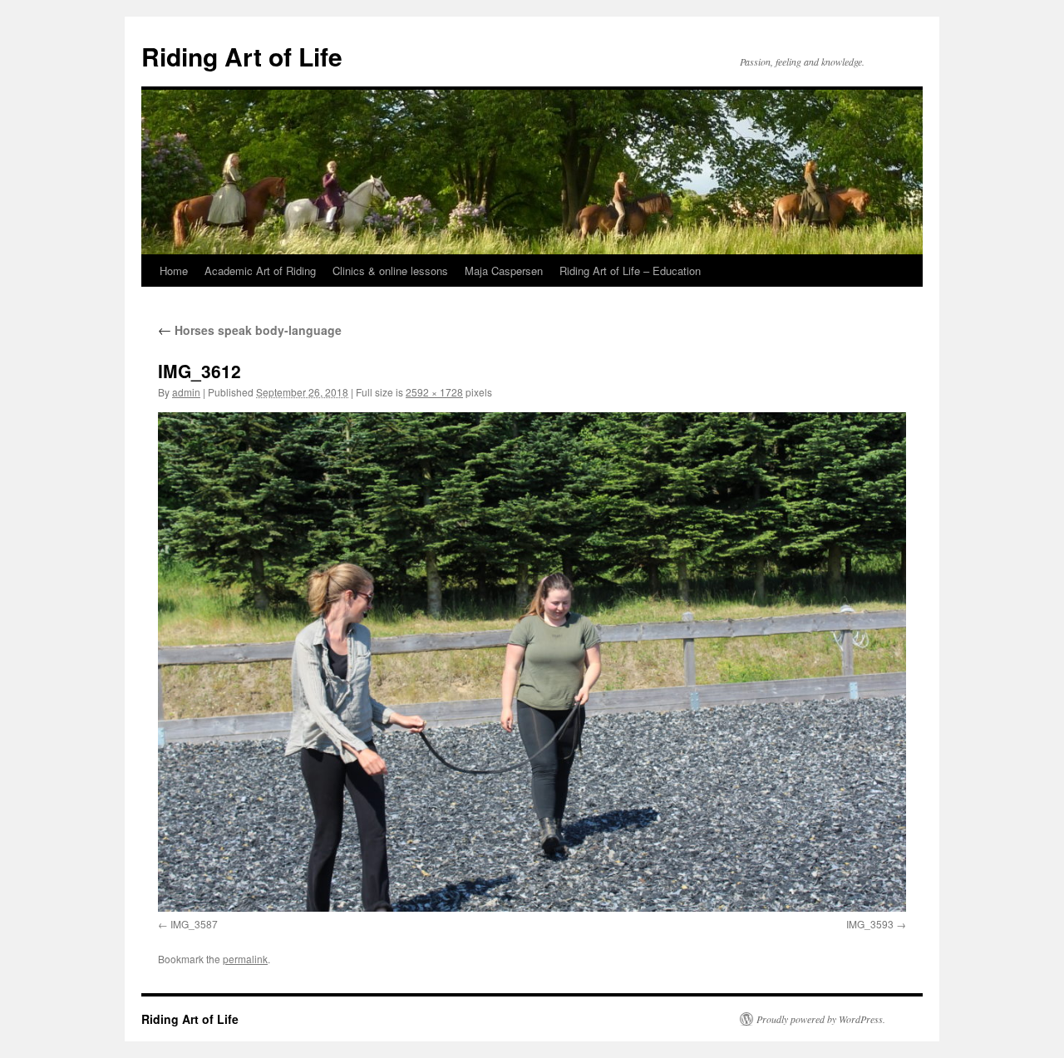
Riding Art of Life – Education (630, 270)
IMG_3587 (194, 924)
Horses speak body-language (250, 330)
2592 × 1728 (434, 392)
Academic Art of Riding (260, 270)
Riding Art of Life (241, 56)
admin (186, 392)
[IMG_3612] (532, 661)
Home (174, 270)
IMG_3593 (870, 924)
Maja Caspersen (504, 270)
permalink (245, 959)
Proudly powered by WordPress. (820, 1019)
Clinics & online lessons (390, 270)
